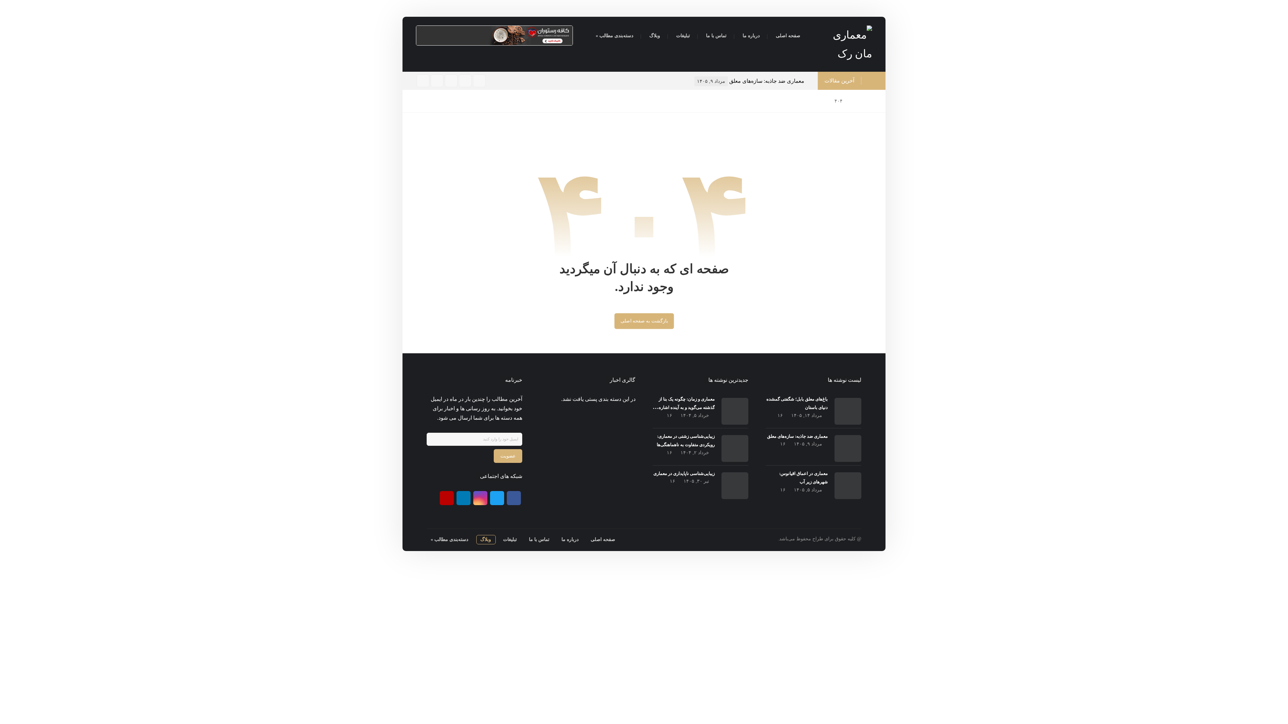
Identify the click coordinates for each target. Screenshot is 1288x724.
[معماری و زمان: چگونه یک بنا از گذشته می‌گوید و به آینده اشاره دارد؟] (734, 411)
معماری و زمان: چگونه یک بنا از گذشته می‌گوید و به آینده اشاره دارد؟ (687, 407)
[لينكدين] (423, 80)
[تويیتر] (437, 80)
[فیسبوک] (514, 498)
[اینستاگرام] (451, 80)
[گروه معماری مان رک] (843, 44)
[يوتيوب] (447, 498)
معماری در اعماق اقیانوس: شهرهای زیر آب (762, 81)
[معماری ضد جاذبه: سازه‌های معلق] (848, 448)
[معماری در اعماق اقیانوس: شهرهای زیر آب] (848, 485)
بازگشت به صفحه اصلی (643, 320)
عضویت (508, 456)
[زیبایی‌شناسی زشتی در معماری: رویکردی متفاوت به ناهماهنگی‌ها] (734, 448)
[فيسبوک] (465, 80)
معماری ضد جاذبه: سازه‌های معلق (797, 436)
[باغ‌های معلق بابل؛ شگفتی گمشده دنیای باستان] (848, 411)
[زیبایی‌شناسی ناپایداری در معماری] (734, 485)
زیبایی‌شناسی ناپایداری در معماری (684, 473)
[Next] (605, 81)
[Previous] (598, 81)
